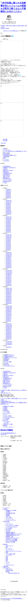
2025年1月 (8, 214)
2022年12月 (8, 252)
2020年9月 (8, 292)
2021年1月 (8, 285)
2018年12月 (8, 323)
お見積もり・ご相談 (8, 424)
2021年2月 (8, 284)
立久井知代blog (7, 166)
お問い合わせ (9, 569)
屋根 (7, 558)
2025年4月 (8, 210)
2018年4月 (8, 334)
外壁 (7, 556)
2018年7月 (8, 330)
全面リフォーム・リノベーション (13, 551)
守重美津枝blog (7, 173)
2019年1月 (8, 321)
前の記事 (5, 139)
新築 (7, 552)
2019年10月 (9, 308)
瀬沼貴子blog (7, 181)
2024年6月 (8, 225)
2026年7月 (8, 190)
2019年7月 (8, 312)
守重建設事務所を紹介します (12, 535)
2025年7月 (8, 206)
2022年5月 (8, 262)
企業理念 (8, 515)
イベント (8, 522)
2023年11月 (8, 236)
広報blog (6, 171)
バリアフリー (9, 555)
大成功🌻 (5, 148)
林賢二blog (6, 177)
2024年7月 (8, 223)
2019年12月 (9, 306)
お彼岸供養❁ (6, 156)
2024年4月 (8, 227)
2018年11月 (9, 325)
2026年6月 (8, 192)
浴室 (7, 560)
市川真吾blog (6, 174)
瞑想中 (4, 157)
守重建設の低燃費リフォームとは (13, 533)
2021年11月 (9, 271)
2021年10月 (9, 273)
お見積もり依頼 (9, 570)
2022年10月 (8, 255)
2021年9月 (8, 274)
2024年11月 (8, 218)
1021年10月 (8, 347)
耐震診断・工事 (9, 536)
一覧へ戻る (3, 143)
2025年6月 (8, 207)
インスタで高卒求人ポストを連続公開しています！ (15, 151)
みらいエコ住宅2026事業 (11, 540)
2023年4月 (8, 245)
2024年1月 (8, 232)
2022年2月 (8, 266)
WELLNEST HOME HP (13, 573)
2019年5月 (8, 315)
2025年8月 (8, 204)
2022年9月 (8, 256)
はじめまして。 (6, 149)
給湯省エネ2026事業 (10, 541)
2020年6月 (8, 296)
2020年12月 (9, 288)
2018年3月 (8, 336)
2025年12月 (8, 200)
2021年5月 (8, 280)
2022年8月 (8, 258)
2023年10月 (8, 237)
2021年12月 (9, 270)
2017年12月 (9, 341)
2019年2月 (8, 319)
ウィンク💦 (6, 159)
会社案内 (5, 407)
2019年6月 (8, 314)
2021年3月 (8, 282)
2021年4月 (8, 281)
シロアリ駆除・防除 (10, 553)
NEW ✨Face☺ (6, 152)
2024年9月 (8, 221)
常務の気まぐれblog (8, 170)
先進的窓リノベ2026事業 (11, 539)
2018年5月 (8, 333)
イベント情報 (6, 411)
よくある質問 (6, 418)
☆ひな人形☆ (6, 160)
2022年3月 (8, 264)
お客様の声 (5, 410)
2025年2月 (8, 212)
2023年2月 (8, 248)
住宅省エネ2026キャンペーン (12, 537)
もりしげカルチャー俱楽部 (12, 525)
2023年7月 (8, 241)
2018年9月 (8, 327)
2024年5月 (8, 226)
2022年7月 (8, 259)
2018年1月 (8, 338)
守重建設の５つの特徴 (8, 406)
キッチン (8, 562)
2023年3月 (8, 247)
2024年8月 (8, 222)
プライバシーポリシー (8, 426)
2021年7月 (8, 277)
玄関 (7, 559)
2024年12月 (8, 216)
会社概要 (8, 511)
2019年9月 (8, 310)
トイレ (7, 563)
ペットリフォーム (10, 549)
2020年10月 (9, 290)
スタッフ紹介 (9, 517)
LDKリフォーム (9, 545)
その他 (5, 182)
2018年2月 (8, 337)
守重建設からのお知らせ (9, 167)
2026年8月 (8, 189)
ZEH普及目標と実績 (10, 513)
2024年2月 (8, 230)
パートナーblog (7, 179)
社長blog (5, 169)
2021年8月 (8, 275)
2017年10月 (9, 344)
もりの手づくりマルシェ (9, 417)
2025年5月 (8, 208)
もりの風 (8, 531)
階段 (7, 547)
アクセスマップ (9, 518)
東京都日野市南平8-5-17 (8, 433)
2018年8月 (8, 329)
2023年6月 (8, 243)
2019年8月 (8, 311)
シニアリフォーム (10, 564)
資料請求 (5, 425)
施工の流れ (5, 420)
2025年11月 (8, 201)
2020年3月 (8, 300)
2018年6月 (8, 332)
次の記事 (5, 140)
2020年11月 (9, 289)
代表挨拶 (8, 514)
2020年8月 (8, 293)
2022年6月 (8, 260)
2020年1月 (8, 303)
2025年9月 (8, 203)
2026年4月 (8, 193)
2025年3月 (8, 211)
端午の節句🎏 (6, 153)
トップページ (6, 507)
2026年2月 (8, 196)
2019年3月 (8, 318)
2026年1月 (8, 197)
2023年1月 (8, 249)
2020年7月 (8, 295)
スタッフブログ (6, 413)
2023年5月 (8, 244)
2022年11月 (9, 253)
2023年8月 (8, 240)
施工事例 (5, 409)
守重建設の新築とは (10, 532)
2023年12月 (8, 234)
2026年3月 (8, 195)
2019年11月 (9, 307)
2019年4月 (8, 316)
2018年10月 (9, 326)
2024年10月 (8, 219)
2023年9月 (8, 238)
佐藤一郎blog (6, 175)
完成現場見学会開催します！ (10, 155)
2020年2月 (8, 301)
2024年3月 (8, 229)
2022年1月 (8, 267)
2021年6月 (8, 278)
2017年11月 (9, 343)
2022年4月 (8, 263)
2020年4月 (8, 299)
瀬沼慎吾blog (7, 178)
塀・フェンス (9, 548)
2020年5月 (8, 297)
